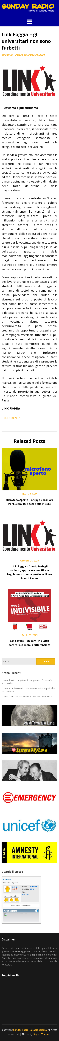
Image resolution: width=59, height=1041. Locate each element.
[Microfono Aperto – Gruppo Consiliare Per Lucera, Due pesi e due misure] (29, 468)
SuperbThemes (42, 1034)
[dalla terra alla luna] (29, 715)
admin (9, 54)
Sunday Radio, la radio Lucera (30, 1029)
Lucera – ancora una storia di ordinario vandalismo (27, 696)
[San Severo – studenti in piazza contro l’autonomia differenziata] (29, 608)
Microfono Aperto (13, 417)
